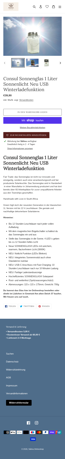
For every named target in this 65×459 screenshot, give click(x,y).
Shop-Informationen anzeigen (20, 148)
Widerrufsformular (19, 402)
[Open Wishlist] (47, 6)
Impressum (11, 385)
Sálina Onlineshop (36, 449)
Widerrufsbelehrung (15, 369)
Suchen (10, 353)
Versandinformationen (17, 393)
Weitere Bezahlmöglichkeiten (32, 127)
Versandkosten (26, 100)
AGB (8, 377)
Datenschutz (12, 361)
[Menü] (60, 6)
